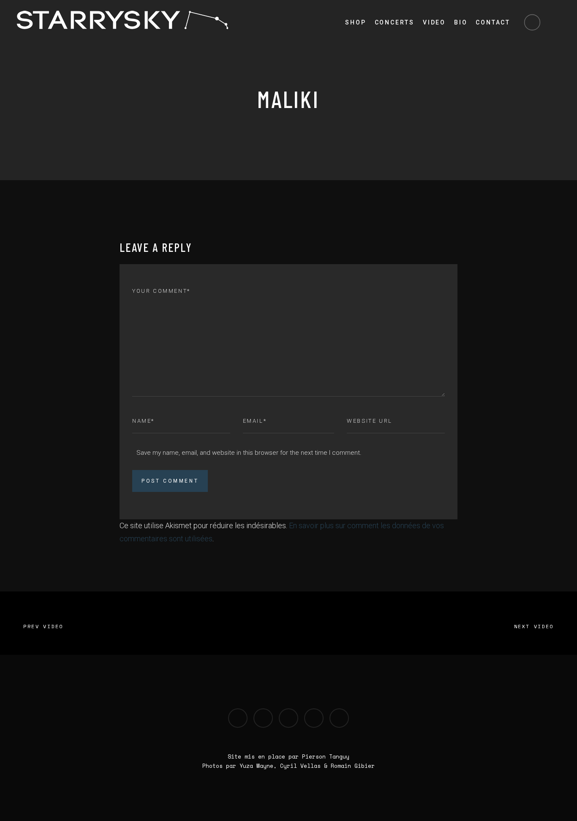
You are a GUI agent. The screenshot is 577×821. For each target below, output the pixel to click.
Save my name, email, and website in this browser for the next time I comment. (249, 452)
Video (434, 22)
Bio (460, 22)
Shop (355, 22)
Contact (493, 22)
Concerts (394, 22)
